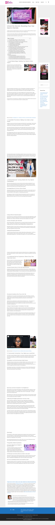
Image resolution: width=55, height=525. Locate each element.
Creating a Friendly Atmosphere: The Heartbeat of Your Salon (17, 49)
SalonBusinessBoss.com (19, 483)
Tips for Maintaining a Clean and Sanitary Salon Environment (44, 101)
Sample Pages (31, 510)
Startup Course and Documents (25, 2)
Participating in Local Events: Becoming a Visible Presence (17, 51)
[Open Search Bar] (46, 2)
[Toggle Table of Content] (29, 38)
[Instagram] (12, 509)
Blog (33, 2)
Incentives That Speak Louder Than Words (14, 44)
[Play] (33, 343)
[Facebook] (10, 509)
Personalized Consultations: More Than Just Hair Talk (16, 48)
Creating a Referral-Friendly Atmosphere (14, 43)
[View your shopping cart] (48, 2)
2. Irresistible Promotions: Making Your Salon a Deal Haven (16, 40)
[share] (28, 336)
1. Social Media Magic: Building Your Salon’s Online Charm (16, 39)
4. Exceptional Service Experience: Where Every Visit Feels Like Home (18, 46)
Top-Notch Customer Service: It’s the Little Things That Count (17, 47)
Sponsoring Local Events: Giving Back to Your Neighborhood (17, 52)
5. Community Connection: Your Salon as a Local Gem (16, 50)
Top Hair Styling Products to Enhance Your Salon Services (44, 93)
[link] (8, 336)
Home (21, 509)
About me (37, 2)
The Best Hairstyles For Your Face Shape (16, 336)
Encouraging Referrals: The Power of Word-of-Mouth (16, 42)
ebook (28, 509)
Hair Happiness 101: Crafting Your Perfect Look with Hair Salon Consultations (24, 117)
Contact (42, 2)
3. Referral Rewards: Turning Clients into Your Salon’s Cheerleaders (17, 41)
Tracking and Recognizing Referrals (14, 45)
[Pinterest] (13, 509)
